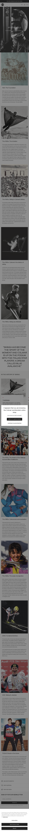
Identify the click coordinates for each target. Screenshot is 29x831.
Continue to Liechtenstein (14, 423)
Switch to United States (14, 419)
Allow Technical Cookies (14, 824)
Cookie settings (14, 820)
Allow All (14, 828)
